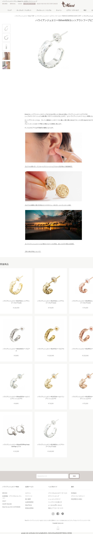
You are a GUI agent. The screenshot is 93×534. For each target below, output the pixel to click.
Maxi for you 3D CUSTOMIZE (47, 4)
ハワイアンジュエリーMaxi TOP (24, 16)
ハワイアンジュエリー (34, 520)
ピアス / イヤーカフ (73, 10)
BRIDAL (13, 4)
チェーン (59, 10)
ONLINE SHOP (29, 4)
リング (9, 10)
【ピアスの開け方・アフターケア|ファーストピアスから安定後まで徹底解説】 (49, 166)
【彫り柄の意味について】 (33, 251)
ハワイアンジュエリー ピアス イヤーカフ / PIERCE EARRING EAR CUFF (58, 16)
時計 (85, 10)
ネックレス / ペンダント (24, 10)
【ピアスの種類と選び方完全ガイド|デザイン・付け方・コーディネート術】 (48, 205)
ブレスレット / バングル (43, 10)
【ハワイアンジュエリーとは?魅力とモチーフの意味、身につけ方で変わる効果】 (49, 244)
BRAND (4, 4)
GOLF (20, 4)
